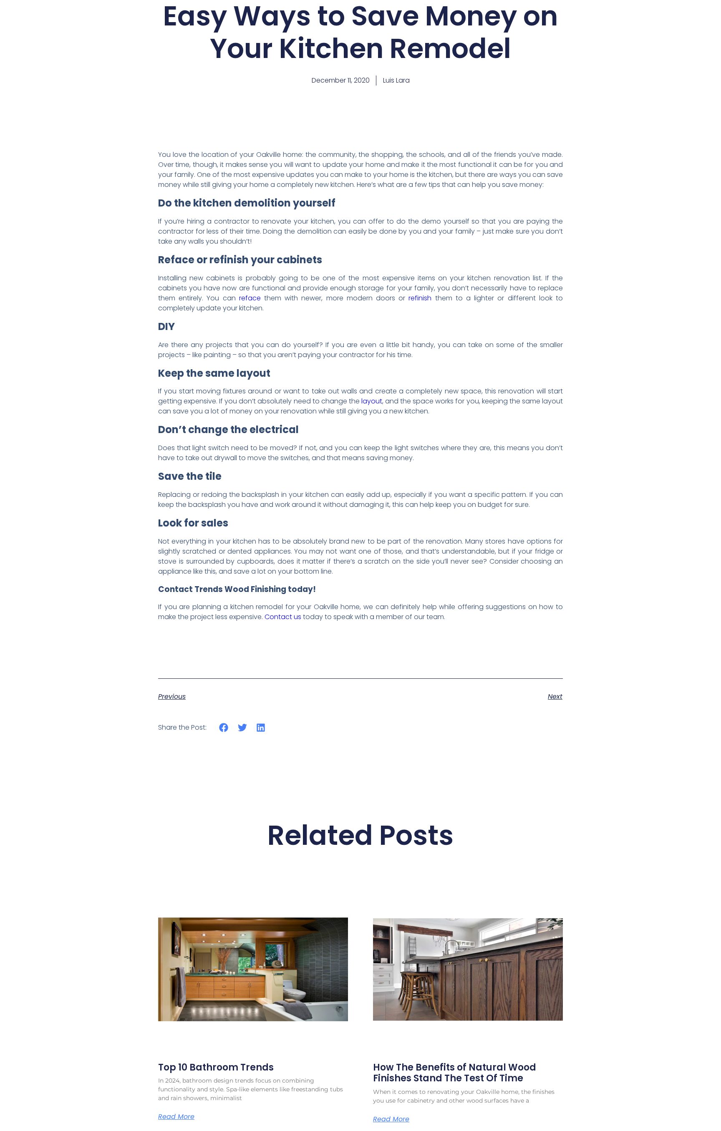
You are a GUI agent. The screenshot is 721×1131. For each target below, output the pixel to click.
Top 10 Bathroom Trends (216, 1067)
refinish (419, 298)
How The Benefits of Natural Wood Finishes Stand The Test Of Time (454, 1073)
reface (250, 298)
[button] (224, 727)
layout (371, 401)
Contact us (283, 617)
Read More (176, 1116)
